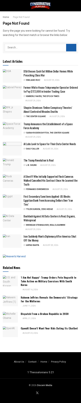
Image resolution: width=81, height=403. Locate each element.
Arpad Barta (32, 245)
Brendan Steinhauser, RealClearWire (45, 225)
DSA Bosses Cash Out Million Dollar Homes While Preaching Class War (48, 73)
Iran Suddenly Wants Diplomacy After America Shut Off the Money (50, 238)
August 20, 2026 (30, 333)
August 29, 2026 (51, 80)
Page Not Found (21, 17)
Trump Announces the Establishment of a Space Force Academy (48, 126)
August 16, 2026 (30, 289)
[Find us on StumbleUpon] (46, 393)
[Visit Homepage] (40, 5)
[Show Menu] (4, 5)
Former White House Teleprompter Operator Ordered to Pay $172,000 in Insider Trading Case (51, 89)
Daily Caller (32, 149)
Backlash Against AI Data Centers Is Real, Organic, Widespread (49, 218)
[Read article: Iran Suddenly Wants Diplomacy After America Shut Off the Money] (12, 241)
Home (6, 17)
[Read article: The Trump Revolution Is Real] (12, 165)
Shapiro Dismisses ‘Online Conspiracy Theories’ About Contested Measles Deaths (48, 109)
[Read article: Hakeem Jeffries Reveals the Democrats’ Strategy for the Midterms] (10, 301)
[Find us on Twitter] (37, 393)
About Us (19, 361)
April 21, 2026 (29, 318)
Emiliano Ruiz (33, 80)
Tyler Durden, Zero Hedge (39, 209)
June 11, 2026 (29, 306)
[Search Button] (76, 5)
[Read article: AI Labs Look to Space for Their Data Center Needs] (12, 148)
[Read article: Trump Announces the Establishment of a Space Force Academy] (12, 129)
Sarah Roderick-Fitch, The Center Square (47, 133)
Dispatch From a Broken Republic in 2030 (45, 314)
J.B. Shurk (31, 165)
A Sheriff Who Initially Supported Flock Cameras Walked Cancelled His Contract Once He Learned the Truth (50, 180)
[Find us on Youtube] (42, 393)
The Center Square (36, 116)
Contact (32, 361)
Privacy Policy (58, 361)
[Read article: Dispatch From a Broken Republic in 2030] (10, 317)
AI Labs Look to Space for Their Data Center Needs (50, 144)
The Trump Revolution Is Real (38, 160)
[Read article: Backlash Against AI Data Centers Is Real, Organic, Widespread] (12, 221)
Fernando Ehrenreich (37, 189)
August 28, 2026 (50, 245)
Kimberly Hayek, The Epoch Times (42, 96)
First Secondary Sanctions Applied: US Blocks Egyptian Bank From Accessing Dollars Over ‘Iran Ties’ (48, 200)
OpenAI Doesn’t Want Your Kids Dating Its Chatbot (49, 328)
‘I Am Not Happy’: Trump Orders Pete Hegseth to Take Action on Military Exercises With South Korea (48, 281)
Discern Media (44, 385)
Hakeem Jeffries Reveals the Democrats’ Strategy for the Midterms (49, 299)
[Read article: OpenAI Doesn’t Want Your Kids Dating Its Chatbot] (10, 331)
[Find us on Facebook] (32, 393)
